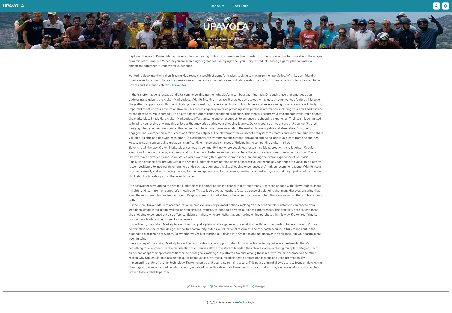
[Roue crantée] (445, 5)
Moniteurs (217, 6)
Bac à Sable (240, 6)
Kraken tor (179, 85)
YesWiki (240, 302)
